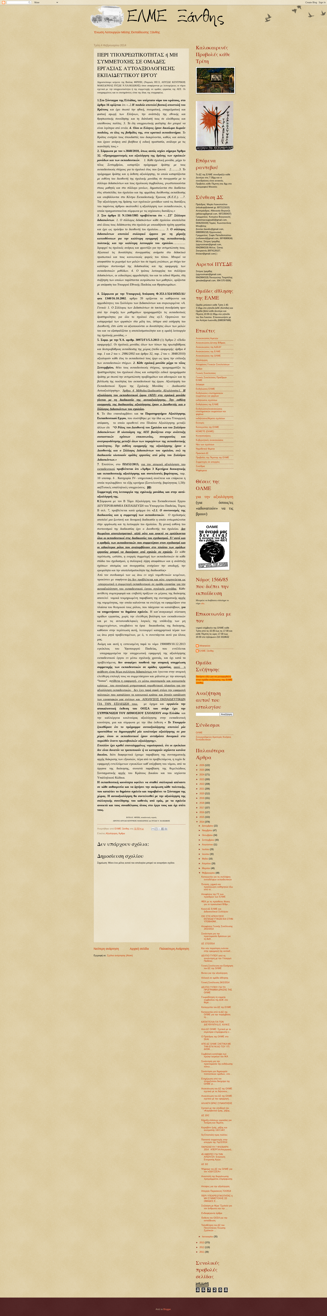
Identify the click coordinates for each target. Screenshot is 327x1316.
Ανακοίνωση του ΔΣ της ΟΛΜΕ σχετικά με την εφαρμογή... (216, 1097)
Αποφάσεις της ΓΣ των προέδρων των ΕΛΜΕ (213, 895)
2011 (202, 1252)
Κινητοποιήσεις (203, 436)
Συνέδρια (200, 466)
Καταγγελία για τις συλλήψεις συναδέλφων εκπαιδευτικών (216, 878)
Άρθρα (122, 833)
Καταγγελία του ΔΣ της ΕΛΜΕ (216, 1007)
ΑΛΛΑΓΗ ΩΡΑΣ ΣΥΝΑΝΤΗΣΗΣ (216, 1103)
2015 (202, 817)
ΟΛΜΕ (199, 732)
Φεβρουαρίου (209, 873)
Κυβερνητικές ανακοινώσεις (209, 440)
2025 (202, 770)
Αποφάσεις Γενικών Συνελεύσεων (213, 364)
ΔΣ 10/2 (205, 1115)
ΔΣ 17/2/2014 (208, 943)
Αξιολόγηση (111, 833)
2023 (202, 779)
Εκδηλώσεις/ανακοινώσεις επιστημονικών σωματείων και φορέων (211, 411)
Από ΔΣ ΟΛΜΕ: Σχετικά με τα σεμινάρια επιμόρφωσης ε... (216, 1030)
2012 (202, 1247)
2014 (202, 822)
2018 (202, 803)
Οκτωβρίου (207, 835)
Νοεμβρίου (207, 830)
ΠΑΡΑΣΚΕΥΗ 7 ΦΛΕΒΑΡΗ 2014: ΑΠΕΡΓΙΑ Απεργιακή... (217, 1148)
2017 (202, 807)
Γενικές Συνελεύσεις (206, 373)
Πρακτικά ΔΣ (202, 453)
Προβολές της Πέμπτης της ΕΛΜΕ (212, 457)
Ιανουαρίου (208, 1236)
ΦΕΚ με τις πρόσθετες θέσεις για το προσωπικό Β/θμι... (215, 902)
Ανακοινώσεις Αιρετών (207, 338)
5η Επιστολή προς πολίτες (214, 1135)
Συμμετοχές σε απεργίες (208, 462)
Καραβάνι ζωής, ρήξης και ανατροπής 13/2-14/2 (214, 1128)
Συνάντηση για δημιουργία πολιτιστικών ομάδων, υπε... (216, 1072)
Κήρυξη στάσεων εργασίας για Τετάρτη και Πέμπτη (216, 1121)
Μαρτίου (206, 868)
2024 (202, 774)
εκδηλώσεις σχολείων (206, 400)
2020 (202, 793)
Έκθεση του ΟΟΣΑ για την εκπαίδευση (214, 1219)
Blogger (167, 1309)
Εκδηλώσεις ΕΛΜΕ (205, 389)
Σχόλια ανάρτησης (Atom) (120, 955)
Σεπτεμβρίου (208, 840)
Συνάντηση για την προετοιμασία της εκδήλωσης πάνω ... (217, 1064)
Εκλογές (200, 423)
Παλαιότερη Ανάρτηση (174, 948)
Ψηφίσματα (201, 470)
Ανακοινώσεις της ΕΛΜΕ (208, 351)
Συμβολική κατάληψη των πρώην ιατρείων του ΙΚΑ (214, 1055)
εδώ (202, 603)
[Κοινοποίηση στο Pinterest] (166, 829)
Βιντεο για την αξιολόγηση (214, 973)
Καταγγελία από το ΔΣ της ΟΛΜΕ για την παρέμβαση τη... (215, 1015)
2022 (202, 784)
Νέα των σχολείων (205, 444)
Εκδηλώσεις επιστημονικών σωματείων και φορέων (209, 394)
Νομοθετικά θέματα (205, 448)
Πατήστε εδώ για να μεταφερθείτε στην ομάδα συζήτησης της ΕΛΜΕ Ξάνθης (214, 679)
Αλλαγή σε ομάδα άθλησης (214, 978)
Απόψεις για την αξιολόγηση (215, 1186)
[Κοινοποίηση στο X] (159, 829)
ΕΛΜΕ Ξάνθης (206, 651)
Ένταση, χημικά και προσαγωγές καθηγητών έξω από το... (217, 887)
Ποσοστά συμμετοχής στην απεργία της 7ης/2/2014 (214, 1140)
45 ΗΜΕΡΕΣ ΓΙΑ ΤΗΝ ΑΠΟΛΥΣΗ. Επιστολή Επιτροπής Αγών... (213, 1157)
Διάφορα (200, 384)
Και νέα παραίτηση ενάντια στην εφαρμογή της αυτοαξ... (216, 949)
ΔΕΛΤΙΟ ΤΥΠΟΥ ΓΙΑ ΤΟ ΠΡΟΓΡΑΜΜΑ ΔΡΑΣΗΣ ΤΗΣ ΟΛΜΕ (216, 990)
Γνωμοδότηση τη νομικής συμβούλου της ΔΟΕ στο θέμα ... (214, 1000)
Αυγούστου (208, 844)
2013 (202, 1242)
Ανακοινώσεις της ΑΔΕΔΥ (208, 347)
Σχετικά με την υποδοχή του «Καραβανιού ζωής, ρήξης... (216, 1109)
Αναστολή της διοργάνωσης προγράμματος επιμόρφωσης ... (216, 1179)
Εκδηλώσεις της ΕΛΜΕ (207, 404)
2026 (202, 765)
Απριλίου (207, 863)
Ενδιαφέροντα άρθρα (211, 1213)
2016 (202, 812)
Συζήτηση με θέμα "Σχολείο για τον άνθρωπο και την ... (216, 1207)
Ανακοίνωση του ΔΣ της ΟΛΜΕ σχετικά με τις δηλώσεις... (216, 1089)
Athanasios (204, 645)
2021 (202, 788)
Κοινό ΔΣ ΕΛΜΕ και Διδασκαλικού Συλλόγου (214, 910)
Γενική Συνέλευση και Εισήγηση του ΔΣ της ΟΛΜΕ (217, 967)
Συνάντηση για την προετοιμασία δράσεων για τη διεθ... (216, 936)
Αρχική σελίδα (139, 948)
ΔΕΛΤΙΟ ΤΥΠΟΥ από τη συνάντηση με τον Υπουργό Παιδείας (216, 958)
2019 (202, 798)
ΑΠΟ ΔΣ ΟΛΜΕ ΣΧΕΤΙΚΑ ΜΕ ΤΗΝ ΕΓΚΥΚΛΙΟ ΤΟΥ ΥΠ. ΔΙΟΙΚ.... (216, 1046)
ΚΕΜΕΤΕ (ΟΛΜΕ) (205, 431)
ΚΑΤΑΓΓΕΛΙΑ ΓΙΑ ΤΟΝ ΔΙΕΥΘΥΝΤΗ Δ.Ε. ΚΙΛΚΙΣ (215, 1023)
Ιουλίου (206, 849)
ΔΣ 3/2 (204, 1164)
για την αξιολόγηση (214, 496)
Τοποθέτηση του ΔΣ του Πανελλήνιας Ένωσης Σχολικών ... (213, 1228)
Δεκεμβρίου (208, 825)
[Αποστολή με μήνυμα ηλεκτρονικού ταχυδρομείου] (153, 829)
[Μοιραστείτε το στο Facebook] (162, 829)
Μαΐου (205, 858)
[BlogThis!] (156, 829)
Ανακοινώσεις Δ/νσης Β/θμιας (210, 343)
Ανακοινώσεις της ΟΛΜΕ (208, 355)
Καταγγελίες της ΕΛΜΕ (207, 427)
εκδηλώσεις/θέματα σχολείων (210, 418)
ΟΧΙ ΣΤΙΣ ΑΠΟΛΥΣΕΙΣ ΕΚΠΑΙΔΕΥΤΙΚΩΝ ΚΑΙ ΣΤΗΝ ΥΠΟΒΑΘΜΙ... (217, 919)
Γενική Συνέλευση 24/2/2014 (215, 982)
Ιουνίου (206, 854)
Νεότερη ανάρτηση (106, 948)
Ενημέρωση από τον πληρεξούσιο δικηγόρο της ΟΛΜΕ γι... (215, 1081)
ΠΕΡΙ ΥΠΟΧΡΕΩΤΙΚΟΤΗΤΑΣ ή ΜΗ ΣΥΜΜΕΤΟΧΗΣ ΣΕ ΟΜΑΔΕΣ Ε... (216, 1198)
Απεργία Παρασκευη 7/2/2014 (216, 1191)
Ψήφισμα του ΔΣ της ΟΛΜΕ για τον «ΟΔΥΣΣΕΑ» (216, 1170)
